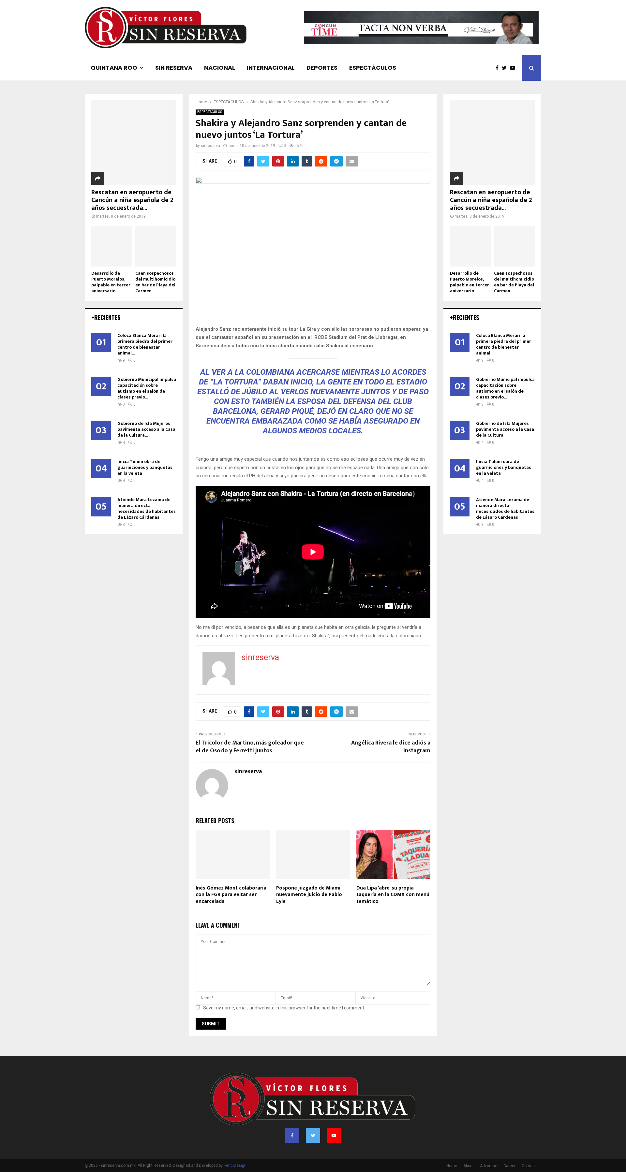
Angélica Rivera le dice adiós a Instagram (390, 747)
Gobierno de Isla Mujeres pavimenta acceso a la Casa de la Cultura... (146, 429)
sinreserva (210, 145)
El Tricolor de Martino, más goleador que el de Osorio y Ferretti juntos (250, 747)
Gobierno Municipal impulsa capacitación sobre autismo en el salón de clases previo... (146, 388)
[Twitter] (506, 68)
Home (451, 1166)
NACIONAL (219, 68)
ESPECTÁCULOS (372, 68)
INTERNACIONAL (271, 68)
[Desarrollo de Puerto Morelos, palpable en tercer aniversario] (111, 246)
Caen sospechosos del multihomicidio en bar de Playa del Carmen (155, 282)
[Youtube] (514, 68)
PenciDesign (235, 1165)
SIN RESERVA (173, 68)
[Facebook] (499, 68)
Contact (529, 1166)
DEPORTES (321, 68)
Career (509, 1166)
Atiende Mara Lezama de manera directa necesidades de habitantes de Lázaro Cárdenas (146, 508)
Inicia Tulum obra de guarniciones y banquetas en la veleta (144, 467)
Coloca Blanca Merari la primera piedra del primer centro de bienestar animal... (144, 344)
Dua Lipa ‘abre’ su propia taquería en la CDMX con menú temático (392, 895)
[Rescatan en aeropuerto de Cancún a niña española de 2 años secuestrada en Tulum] (133, 142)
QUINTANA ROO (114, 68)
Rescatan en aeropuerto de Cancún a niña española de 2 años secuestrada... (132, 200)
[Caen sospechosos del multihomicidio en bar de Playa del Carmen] (155, 246)
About (468, 1166)
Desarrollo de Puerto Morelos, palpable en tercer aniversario (110, 282)
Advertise (488, 1166)
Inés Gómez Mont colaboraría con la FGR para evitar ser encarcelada (231, 895)
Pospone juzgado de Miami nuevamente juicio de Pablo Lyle (309, 895)
